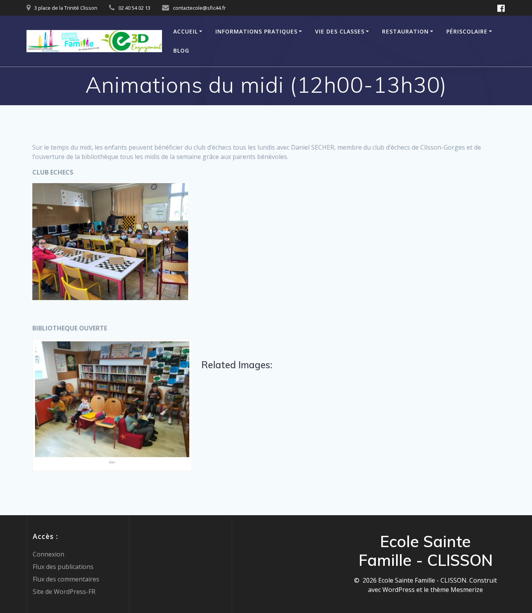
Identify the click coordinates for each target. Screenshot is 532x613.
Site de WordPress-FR (64, 591)
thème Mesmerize (456, 589)
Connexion (48, 554)
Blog (181, 50)
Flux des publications (63, 566)
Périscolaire (467, 31)
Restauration (405, 31)
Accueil (185, 31)
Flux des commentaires (66, 579)
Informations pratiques (256, 31)
